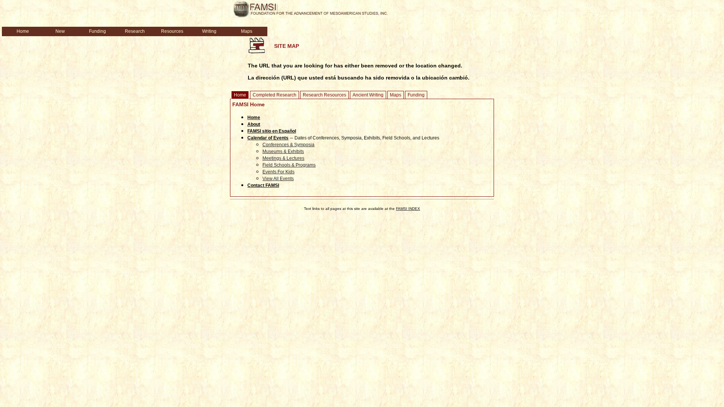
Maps (395, 95)
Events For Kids (278, 171)
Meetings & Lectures (283, 158)
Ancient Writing (368, 95)
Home (240, 95)
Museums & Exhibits (283, 151)
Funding (416, 95)
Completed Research (274, 95)
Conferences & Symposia (288, 144)
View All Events (278, 178)
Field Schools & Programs (289, 165)
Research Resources (324, 95)
